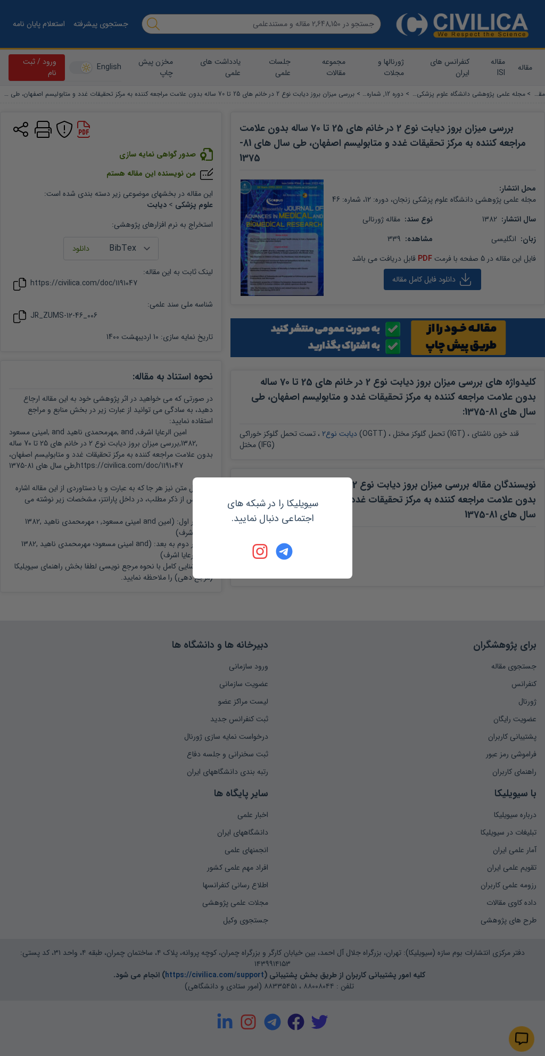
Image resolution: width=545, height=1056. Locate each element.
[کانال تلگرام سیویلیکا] (284, 551)
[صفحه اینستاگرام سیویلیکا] (260, 551)
